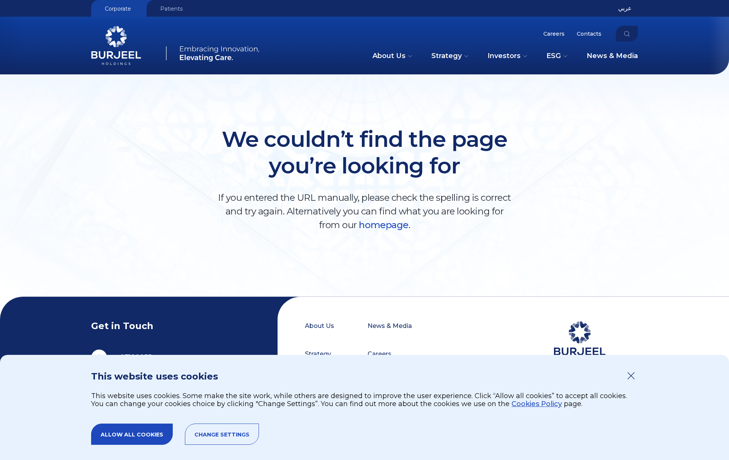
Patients (171, 8)
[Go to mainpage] (175, 63)
